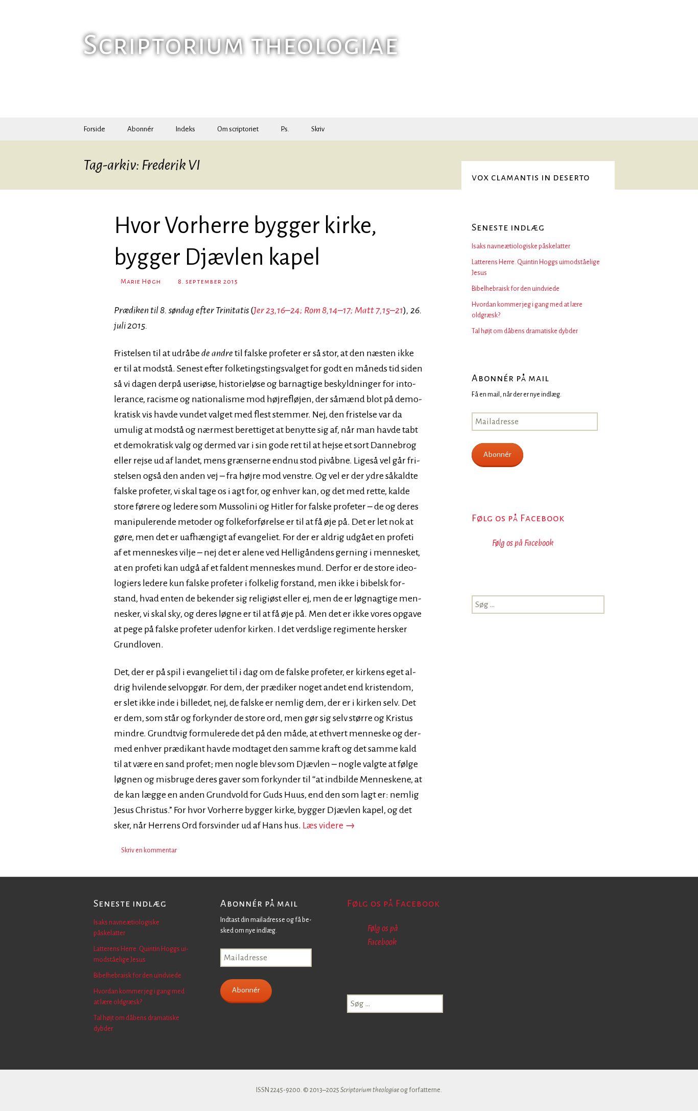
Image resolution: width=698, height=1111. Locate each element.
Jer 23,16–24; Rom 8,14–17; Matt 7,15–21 (328, 310)
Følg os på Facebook (518, 518)
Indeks (185, 129)
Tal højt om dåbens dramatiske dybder (525, 331)
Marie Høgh (141, 281)
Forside (94, 129)
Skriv (317, 129)
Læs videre (329, 825)
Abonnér (140, 129)
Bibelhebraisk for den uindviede (516, 288)
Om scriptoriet (238, 129)
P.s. (285, 129)
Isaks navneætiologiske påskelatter (521, 246)
